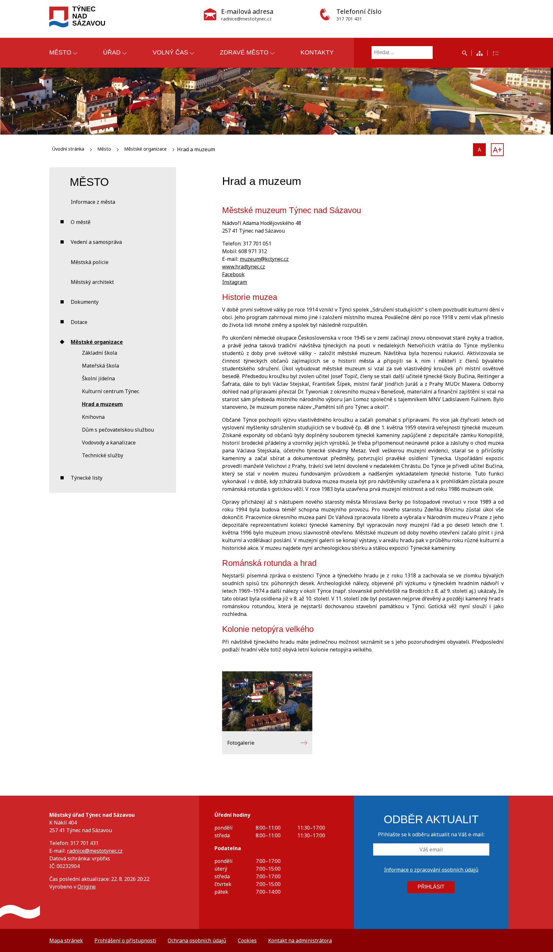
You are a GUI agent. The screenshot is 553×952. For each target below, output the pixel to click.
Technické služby (102, 455)
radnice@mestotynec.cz (95, 850)
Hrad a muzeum (102, 404)
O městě (81, 222)
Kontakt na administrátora (300, 940)
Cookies (247, 940)
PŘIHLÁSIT (431, 887)
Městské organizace (145, 149)
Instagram (234, 282)
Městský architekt (92, 282)
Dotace (79, 322)
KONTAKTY (317, 52)
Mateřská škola (100, 365)
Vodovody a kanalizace (109, 442)
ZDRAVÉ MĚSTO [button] (244, 52)
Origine (86, 886)
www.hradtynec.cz (243, 266)
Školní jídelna (98, 378)
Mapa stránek (66, 940)
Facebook (233, 274)
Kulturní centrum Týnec (110, 391)
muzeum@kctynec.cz (264, 258)
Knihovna (93, 416)
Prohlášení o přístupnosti (125, 940)
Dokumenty (85, 301)
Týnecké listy (86, 477)
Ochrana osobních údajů (197, 940)
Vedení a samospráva (96, 241)
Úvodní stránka (68, 149)
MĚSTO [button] (60, 52)
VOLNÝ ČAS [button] (170, 52)
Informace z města (93, 201)
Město (104, 149)
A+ (497, 149)
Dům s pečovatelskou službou (118, 429)
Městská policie (89, 262)
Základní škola (99, 352)
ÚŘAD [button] (112, 52)
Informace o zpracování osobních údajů (431, 869)
